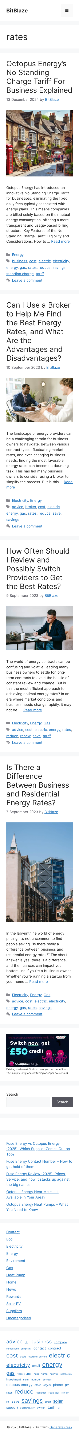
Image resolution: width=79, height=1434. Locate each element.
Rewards (13, 1296)
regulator (53, 1392)
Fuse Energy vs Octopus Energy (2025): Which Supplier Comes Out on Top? (38, 1148)
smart (48, 1401)
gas (23, 267)
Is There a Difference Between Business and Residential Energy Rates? (37, 785)
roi (7, 1401)
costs (23, 1356)
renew (25, 736)
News (11, 1289)
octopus (47, 1379)
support (12, 1408)
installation (66, 1374)
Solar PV (13, 1304)
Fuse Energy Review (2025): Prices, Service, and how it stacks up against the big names (38, 1179)
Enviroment (15, 1261)
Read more (60, 241)
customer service (37, 1356)
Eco (9, 1239)
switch (41, 1407)
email (36, 1366)
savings (59, 267)
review (65, 1392)
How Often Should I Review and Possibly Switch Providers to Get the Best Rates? (38, 568)
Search (12, 1094)
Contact (13, 1232)
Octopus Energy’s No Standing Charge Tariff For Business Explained (39, 76)
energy (12, 267)
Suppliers (14, 1311)
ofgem (47, 1385)
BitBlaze (17, 10)
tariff (40, 274)
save (57, 513)
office (38, 1385)
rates (32, 267)
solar (58, 1401)
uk (59, 1408)
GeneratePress (61, 1427)
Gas (47, 723)
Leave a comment (27, 280)
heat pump (24, 1373)
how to (54, 1373)
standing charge (20, 274)
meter (26, 1379)
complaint (26, 1348)
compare (60, 1342)
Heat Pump (15, 1275)
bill (26, 1342)
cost (32, 261)
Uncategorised (18, 1318)
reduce (45, 267)
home (44, 1373)
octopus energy (19, 1385)
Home (11, 1282)
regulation (41, 1392)
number (36, 1379)
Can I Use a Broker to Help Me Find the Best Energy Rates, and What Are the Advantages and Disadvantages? (38, 331)
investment (13, 1379)
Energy (18, 255)
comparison (12, 1348)
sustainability (27, 1408)
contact (39, 1348)
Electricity (20, 500)
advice (17, 507)
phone (58, 1385)
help (36, 1373)
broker (30, 507)
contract (54, 1348)
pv (67, 1385)
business (19, 261)
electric (45, 261)
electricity (61, 261)
